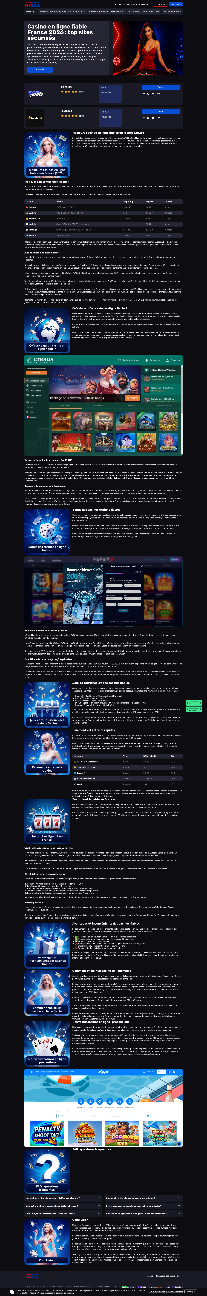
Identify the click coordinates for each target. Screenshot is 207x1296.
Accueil (118, 4)
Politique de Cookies (103, 1286)
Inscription (176, 4)
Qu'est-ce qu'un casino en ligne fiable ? (107, 11)
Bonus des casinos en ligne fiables (143, 11)
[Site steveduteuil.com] (34, 4)
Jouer (160, 87)
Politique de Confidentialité (36, 1286)
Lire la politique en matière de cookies (166, 1292)
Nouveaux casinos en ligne (136, 4)
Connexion (160, 4)
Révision (40, 69)
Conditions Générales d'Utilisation (79, 1286)
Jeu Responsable (56, 1286)
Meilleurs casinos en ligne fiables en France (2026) (62, 11)
